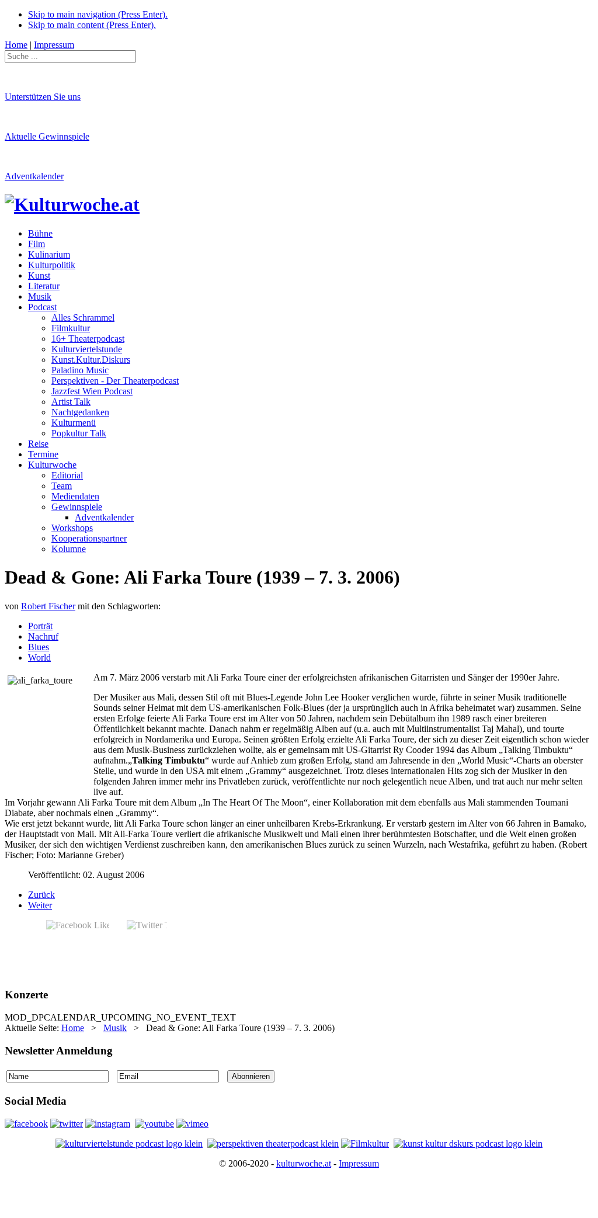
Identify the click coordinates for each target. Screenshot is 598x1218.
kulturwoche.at (303, 1163)
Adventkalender (34, 176)
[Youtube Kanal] (192, 1124)
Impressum (359, 1163)
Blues (38, 647)
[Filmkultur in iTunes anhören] (365, 1143)
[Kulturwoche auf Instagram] (107, 1124)
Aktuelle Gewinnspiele (47, 136)
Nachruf (43, 636)
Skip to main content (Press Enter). (92, 25)
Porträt (40, 626)
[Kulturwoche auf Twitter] (66, 1124)
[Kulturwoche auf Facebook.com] (26, 1124)
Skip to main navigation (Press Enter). (98, 14)
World (39, 657)
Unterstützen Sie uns (43, 97)
